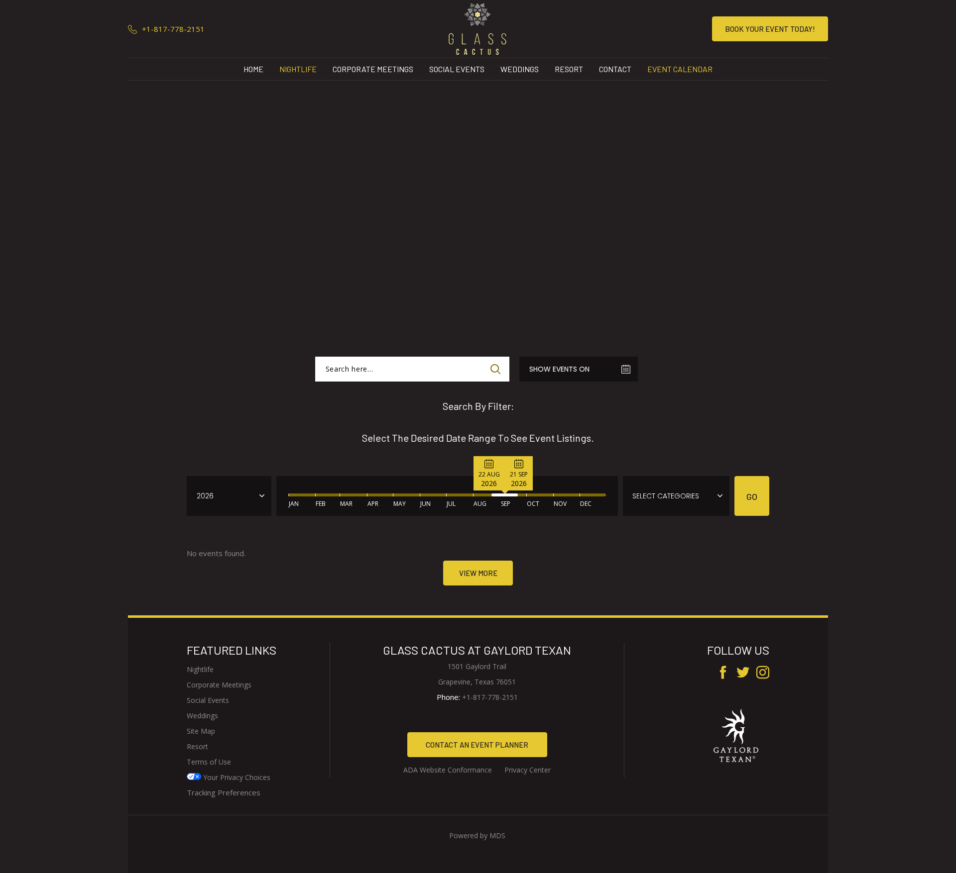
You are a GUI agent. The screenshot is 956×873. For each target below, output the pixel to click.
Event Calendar (680, 69)
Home (253, 69)
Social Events (456, 69)
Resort (569, 69)
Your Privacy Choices (235, 777)
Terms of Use (209, 762)
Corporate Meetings (373, 69)
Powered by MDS (477, 835)
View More (478, 573)
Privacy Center (527, 770)
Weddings (519, 69)
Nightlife (298, 69)
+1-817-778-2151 (173, 29)
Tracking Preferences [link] (223, 792)
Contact (615, 69)
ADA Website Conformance (447, 770)
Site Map (201, 731)
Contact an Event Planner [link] (477, 744)
